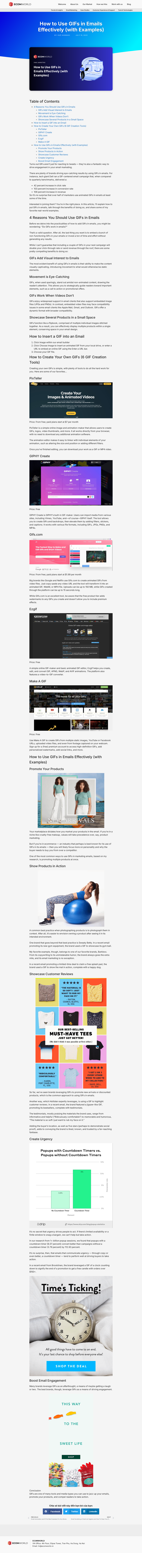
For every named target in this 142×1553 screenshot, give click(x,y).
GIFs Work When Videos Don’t (53, 116)
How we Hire (102, 4)
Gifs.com (42, 135)
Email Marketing (71, 10)
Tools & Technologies (125, 10)
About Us (74, 4)
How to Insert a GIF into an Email (50, 122)
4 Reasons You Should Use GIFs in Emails (54, 107)
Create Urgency (46, 157)
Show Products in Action (50, 151)
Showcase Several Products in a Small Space (60, 119)
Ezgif (40, 138)
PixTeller (42, 129)
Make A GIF (44, 142)
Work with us (117, 4)
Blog (129, 4)
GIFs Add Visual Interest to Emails (55, 110)
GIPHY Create (45, 132)
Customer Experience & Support (104, 10)
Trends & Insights (57, 10)
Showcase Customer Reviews (53, 154)
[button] (52, 1511)
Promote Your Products (50, 148)
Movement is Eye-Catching (51, 113)
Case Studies (84, 10)
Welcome (62, 4)
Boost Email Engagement (50, 161)
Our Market (87, 4)
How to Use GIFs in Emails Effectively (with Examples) (61, 145)
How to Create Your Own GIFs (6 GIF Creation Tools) (60, 126)
